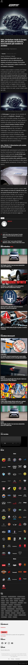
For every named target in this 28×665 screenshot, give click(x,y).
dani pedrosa (17, 598)
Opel (3, 612)
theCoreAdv (3, 636)
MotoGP (2, 377)
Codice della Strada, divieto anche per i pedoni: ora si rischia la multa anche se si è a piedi (13, 402)
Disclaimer (18, 658)
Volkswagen (4, 617)
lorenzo (11, 604)
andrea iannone (21, 596)
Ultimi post (7, 218)
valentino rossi (23, 614)
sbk (2, 614)
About (2, 218)
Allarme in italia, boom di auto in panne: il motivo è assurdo (14, 328)
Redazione (3, 627)
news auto (17, 610)
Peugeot (8, 612)
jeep (8, 602)
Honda (16, 600)
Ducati (23, 598)
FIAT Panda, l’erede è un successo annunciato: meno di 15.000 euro (13, 266)
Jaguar (3, 602)
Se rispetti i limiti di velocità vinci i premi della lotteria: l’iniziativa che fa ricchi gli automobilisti (14, 357)
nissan (22, 610)
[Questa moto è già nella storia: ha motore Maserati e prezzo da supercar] (14, 297)
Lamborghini (4, 604)
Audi (3, 598)
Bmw (11, 598)
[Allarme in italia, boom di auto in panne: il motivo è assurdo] (14, 318)
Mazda (15, 606)
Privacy (12, 658)
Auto (11, 246)
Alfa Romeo (4, 596)
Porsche (13, 612)
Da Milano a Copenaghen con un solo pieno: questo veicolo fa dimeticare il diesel (12, 286)
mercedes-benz (11, 608)
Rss (9, 658)
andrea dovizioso (12, 596)
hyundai (21, 600)
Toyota (15, 614)
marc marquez (18, 604)
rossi (24, 612)
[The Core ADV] (4, 633)
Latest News (3, 354)
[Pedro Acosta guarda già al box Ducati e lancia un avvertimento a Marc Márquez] (14, 368)
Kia (25, 602)
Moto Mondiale (9, 610)
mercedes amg (19, 608)
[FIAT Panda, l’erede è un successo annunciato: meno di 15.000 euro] (14, 256)
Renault (19, 612)
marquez (4, 606)
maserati (9, 606)
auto (7, 598)
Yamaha (15, 617)
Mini (3, 610)
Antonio (10, 221)
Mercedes (4, 608)
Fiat (7, 600)
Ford (12, 600)
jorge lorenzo (13, 602)
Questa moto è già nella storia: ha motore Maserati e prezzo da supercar (12, 307)
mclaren (20, 606)
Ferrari (3, 600)
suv (6, 614)
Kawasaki (20, 602)
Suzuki (10, 614)
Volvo (10, 617)
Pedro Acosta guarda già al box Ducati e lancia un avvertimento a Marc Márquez (13, 379)
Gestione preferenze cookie (23, 663)
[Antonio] (4, 226)
